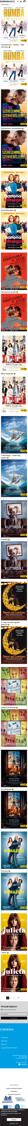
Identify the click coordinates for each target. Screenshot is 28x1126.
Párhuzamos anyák (8, 292)
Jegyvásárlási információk (9, 1048)
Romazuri (4, 871)
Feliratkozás (14, 1018)
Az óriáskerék (6, 789)
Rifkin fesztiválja (7, 374)
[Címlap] (7, 1)
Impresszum (4, 1037)
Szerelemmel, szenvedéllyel (11, 128)
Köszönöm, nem (14, 1123)
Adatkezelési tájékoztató (14, 1094)
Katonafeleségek (7, 210)
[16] (23, 128)
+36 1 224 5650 (23, 1057)
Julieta (3, 953)
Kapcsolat (4, 1041)
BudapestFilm (14, 1091)
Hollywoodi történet (8, 707)
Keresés (18, 1)
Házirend (4, 1044)
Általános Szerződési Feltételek (14, 1088)
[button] (21, 2)
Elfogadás (14, 1119)
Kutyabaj (4, 539)
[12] (9, 47)
